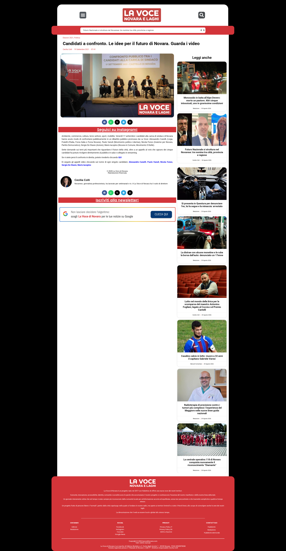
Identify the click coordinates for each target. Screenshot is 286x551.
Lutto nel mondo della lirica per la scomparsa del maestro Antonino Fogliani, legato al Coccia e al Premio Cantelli (202, 305)
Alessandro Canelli (137, 162)
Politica (77, 38)
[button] (83, 15)
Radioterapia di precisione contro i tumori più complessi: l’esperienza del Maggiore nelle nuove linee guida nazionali (202, 409)
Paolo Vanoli (153, 162)
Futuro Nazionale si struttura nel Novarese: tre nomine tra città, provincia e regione (202, 152)
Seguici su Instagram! (117, 129)
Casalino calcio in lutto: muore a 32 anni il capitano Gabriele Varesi (202, 357)
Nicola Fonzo (166, 162)
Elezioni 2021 (68, 38)
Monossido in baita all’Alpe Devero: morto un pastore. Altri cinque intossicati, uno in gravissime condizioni (202, 100)
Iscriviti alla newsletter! (117, 200)
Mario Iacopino (84, 165)
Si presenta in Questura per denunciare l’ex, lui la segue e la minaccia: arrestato (116, 30)
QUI (120, 157)
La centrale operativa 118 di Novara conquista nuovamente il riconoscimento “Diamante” (202, 462)
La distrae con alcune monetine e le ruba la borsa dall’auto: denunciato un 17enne (202, 254)
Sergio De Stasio (69, 165)
